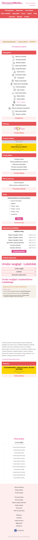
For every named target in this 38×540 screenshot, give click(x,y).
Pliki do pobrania (8, 179)
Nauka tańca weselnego (21, 84)
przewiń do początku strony (11, 359)
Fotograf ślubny (19, 159)
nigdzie (13, 203)
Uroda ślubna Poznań (19, 458)
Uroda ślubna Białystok (19, 475)
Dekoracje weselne (20, 65)
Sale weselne (20, 90)
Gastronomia (21, 71)
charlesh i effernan (23, 248)
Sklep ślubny (19, 490)
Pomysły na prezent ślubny (19, 167)
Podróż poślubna (21, 87)
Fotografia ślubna (20, 68)
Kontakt (19, 518)
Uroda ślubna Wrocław (19, 455)
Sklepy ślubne (21, 96)
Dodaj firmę (19, 118)
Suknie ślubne (21, 99)
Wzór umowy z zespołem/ (19, 185)
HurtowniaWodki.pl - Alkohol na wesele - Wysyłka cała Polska (19, 368)
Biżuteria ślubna (20, 62)
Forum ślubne (19, 492)
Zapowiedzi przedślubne (11, 228)
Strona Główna (19, 487)
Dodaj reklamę (19, 133)
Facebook (20, 530)
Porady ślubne (7, 155)
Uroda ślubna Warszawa (19, 447)
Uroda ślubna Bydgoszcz (19, 466)
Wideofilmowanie (20, 105)
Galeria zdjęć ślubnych (19, 502)
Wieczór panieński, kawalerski (21, 108)
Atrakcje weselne (21, 59)
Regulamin (19, 523)
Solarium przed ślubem (19, 164)
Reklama (19, 515)
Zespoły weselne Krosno (19, 149)
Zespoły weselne (21, 114)
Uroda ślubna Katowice (19, 472)
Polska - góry (15, 206)
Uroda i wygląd (20, 102)
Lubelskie (19, 271)
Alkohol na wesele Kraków (19, 371)
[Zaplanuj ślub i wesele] (13, 3)
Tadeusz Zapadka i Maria (22, 235)
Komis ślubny (19, 500)
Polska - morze (15, 209)
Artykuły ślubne (19, 173)
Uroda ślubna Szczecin (19, 464)
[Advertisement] (19, 39)
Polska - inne (15, 211)
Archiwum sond (19, 222)
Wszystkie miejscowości (19, 275)
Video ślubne (19, 505)
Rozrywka (19, 508)
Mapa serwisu (19, 520)
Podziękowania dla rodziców (19, 169)
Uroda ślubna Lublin (19, 469)
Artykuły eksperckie (9, 258)
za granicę (14, 214)
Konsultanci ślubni (20, 75)
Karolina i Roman (23, 245)
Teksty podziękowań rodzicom (19, 161)
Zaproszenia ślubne (20, 111)
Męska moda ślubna (21, 81)
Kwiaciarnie (20, 78)
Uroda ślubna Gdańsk (19, 461)
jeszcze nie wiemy (16, 201)
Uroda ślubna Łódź (19, 453)
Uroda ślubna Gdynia (19, 477)
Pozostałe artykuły (19, 189)
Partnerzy (19, 526)
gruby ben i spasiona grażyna (21, 242)
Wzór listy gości (19, 182)
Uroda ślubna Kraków (19, 450)
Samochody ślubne (20, 93)
